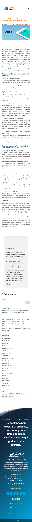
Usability (4, 375)
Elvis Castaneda (7, 24)
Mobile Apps (5, 363)
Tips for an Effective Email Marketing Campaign (14, 315)
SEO (3, 370)
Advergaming (5, 338)
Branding (4, 343)
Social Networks (6, 373)
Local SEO (4, 360)
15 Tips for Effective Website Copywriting (12, 324)
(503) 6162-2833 (19, 484)
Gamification (5, 355)
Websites (26, 24)
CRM (3, 345)
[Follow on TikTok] (22, 2)
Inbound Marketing (6, 358)
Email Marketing (6, 353)
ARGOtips (21, 24)
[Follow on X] (12, 2)
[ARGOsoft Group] (16, 457)
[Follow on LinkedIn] (14, 2)
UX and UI (4, 378)
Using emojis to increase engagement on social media (16, 328)
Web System (5, 380)
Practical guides (6, 365)
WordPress (4, 385)
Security (4, 368)
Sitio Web (11, 396)
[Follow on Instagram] (17, 2)
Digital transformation (7, 348)
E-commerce (5, 350)
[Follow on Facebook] (9, 2)
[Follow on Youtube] (20, 2)
